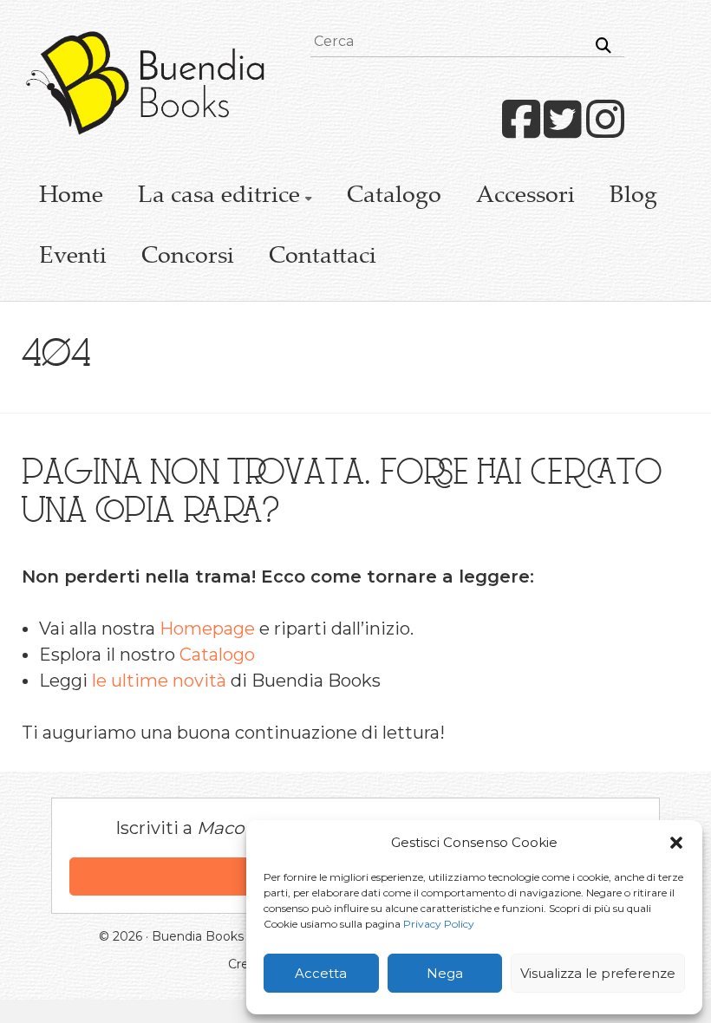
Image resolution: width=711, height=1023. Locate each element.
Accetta (321, 973)
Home (71, 197)
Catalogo (394, 197)
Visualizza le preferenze (597, 973)
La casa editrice (219, 197)
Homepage (207, 628)
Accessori (525, 197)
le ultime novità (159, 680)
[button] (676, 842)
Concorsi (187, 257)
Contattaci (322, 257)
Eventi (73, 257)
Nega (445, 973)
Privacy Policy (438, 923)
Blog (633, 197)
